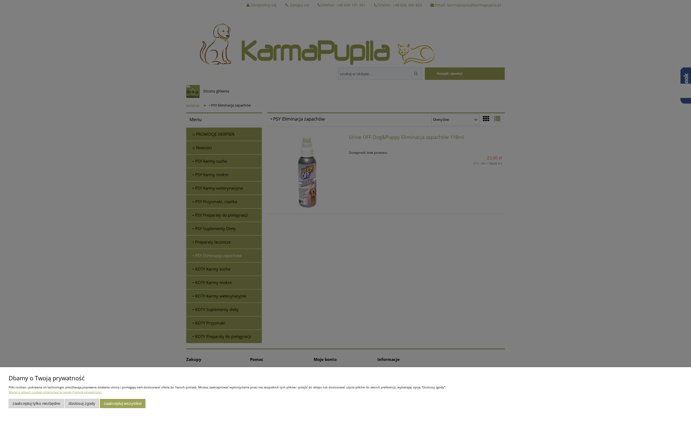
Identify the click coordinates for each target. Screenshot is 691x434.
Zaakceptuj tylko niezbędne (36, 403)
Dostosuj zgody (82, 403)
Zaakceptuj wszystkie (123, 403)
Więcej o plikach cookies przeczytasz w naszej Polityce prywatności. (55, 392)
